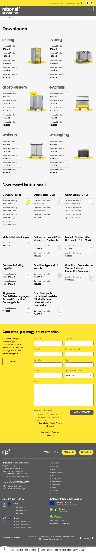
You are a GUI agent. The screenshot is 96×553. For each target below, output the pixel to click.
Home (4, 18)
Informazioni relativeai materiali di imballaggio (17, 487)
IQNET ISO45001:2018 (23, 525)
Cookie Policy (44, 536)
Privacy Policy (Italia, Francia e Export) (50, 424)
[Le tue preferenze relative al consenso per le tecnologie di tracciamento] (4, 548)
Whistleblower (56, 536)
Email (37, 349)
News (54, 487)
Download (55, 490)
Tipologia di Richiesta (74, 370)
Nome (37, 338)
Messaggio (38, 381)
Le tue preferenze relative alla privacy (59, 550)
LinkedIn (70, 452)
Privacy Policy (33, 536)
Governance (56, 478)
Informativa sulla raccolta (24, 550)
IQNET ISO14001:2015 (23, 528)
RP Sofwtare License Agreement (50, 539)
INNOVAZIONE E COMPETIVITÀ (60, 523)
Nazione (37, 370)
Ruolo (67, 360)
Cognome (69, 338)
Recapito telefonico (73, 349)
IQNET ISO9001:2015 (23, 522)
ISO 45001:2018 (21, 510)
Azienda (37, 360)
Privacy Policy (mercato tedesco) (50, 434)
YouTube (87, 452)
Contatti (12, 361)
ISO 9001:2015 (21, 507)
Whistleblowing (57, 481)
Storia (54, 469)
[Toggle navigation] (90, 8)
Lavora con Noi (68, 536)
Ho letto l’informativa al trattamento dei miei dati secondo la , (49, 425)
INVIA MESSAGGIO (81, 412)
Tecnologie (56, 484)
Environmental (57, 472)
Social (54, 475)
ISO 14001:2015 (21, 513)
